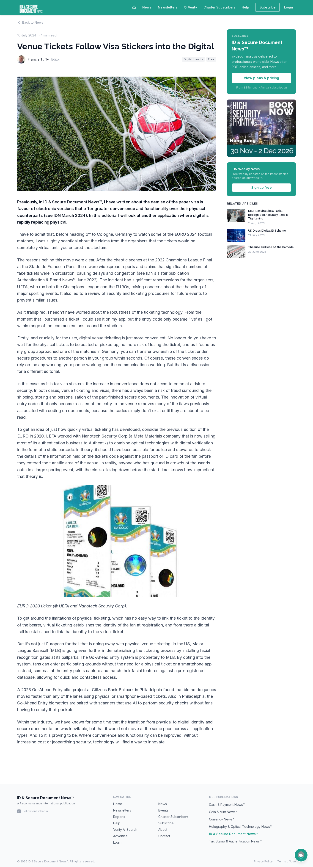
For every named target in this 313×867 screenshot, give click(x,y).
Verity (192, 7)
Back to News (32, 22)
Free (211, 59)
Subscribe (267, 7)
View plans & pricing (261, 78)
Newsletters (167, 7)
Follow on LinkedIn (35, 811)
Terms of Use (286, 861)
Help (245, 7)
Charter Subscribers (219, 7)
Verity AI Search (125, 829)
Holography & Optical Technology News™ (240, 826)
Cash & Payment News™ (227, 804)
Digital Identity (193, 59)
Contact (164, 836)
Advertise (120, 836)
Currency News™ (221, 819)
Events (163, 810)
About (162, 829)
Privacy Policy (263, 861)
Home (117, 804)
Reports (119, 817)
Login (288, 7)
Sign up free (261, 187)
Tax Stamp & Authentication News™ (235, 841)
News (146, 7)
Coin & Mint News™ (223, 812)
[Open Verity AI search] (301, 855)
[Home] (134, 7)
